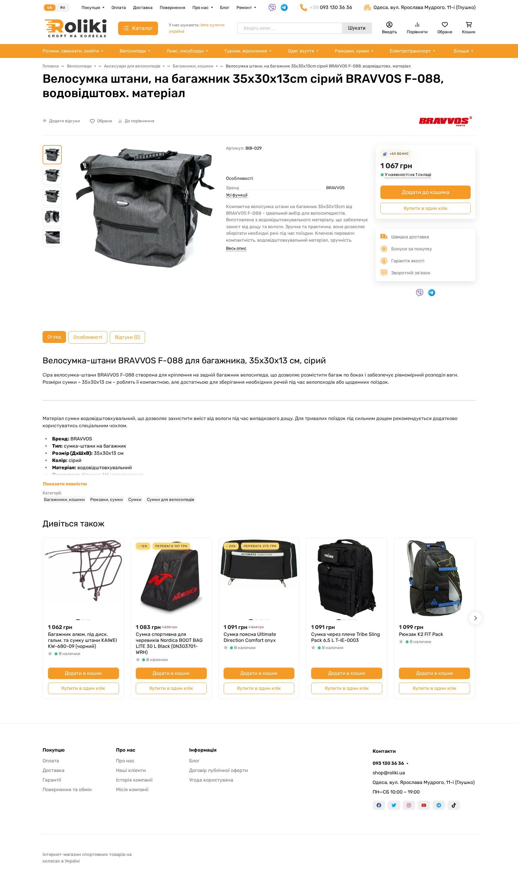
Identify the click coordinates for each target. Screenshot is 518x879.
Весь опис (236, 248)
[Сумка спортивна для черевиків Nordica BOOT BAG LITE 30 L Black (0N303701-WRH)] (171, 578)
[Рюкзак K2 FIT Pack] (434, 578)
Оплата (119, 7)
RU (62, 8)
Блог (224, 7)
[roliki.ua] (76, 28)
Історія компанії (134, 780)
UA (49, 8)
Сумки (134, 499)
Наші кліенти (131, 770)
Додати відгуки (64, 121)
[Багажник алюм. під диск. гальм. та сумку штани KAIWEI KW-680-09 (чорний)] (83, 578)
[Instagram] (409, 805)
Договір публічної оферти (218, 770)
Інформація (202, 750)
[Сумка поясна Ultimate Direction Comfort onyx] (259, 578)
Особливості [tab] (87, 337)
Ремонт (244, 7)
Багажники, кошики (64, 499)
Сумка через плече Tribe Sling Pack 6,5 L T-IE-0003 (345, 637)
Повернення (172, 7)
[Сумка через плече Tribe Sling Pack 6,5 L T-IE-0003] (346, 578)
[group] (145, 233)
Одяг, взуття (301, 51)
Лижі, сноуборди (185, 51)
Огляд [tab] (54, 337)
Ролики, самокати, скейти (71, 51)
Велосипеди (133, 51)
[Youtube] (424, 805)
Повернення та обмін (67, 789)
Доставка (143, 7)
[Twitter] (394, 805)
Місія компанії (132, 789)
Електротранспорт (410, 51)
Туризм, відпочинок (245, 51)
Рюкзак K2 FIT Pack (421, 634)
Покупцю (91, 7)
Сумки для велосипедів (170, 499)
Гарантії (52, 780)
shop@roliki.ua (389, 773)
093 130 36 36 (388, 763)
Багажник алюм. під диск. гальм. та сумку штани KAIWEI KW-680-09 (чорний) (82, 640)
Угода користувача (211, 780)
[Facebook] (379, 805)
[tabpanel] (259, 429)
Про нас (200, 7)
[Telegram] (439, 805)
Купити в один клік (426, 208)
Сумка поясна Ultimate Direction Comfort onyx (250, 637)
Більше (461, 51)
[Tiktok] (454, 805)
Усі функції (236, 195)
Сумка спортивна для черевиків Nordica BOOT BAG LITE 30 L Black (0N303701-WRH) (169, 643)
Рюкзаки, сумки (352, 51)
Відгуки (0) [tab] (127, 337)
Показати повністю (65, 484)
